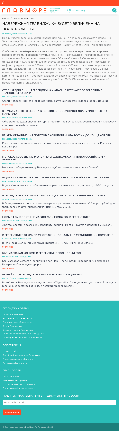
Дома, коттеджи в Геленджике (18, 330)
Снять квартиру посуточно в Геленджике (23, 334)
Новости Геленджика (23, 18)
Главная (5, 18)
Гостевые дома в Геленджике (17, 322)
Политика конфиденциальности (19, 388)
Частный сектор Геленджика (17, 318)
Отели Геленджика (12, 326)
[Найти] (114, 10)
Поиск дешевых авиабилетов (18, 359)
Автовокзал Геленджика (15, 363)
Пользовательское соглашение (19, 384)
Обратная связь (11, 376)
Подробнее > (8, 105)
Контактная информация (15, 380)
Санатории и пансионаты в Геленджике (23, 337)
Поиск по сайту (10, 351)
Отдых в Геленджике (13, 314)
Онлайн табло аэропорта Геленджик (21, 355)
